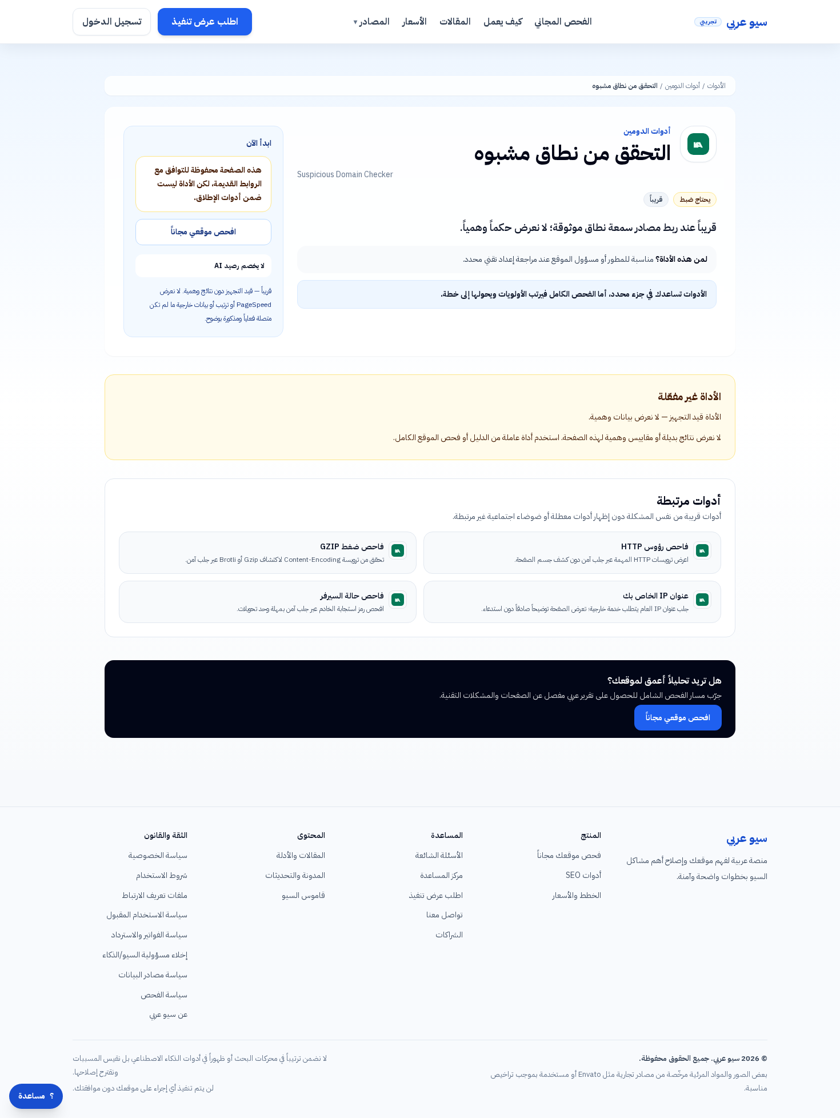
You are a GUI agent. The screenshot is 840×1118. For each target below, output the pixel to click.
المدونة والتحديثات (295, 875)
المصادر (372, 22)
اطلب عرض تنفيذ (204, 22)
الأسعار (414, 22)
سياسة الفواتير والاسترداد (149, 935)
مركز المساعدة (441, 875)
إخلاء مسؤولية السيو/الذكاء (144, 955)
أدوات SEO (583, 875)
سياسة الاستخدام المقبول (146, 915)
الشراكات (449, 935)
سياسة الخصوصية (158, 855)
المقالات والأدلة (301, 855)
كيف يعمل (502, 22)
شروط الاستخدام (161, 875)
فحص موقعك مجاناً (569, 855)
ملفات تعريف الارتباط (154, 895)
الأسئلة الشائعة (439, 855)
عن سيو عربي (168, 1014)
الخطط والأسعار (577, 895)
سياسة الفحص (164, 995)
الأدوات (716, 86)
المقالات (455, 22)
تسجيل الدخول (111, 22)
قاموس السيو (303, 895)
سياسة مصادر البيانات (152, 975)
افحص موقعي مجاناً (203, 232)
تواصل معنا (444, 915)
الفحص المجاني (563, 22)
